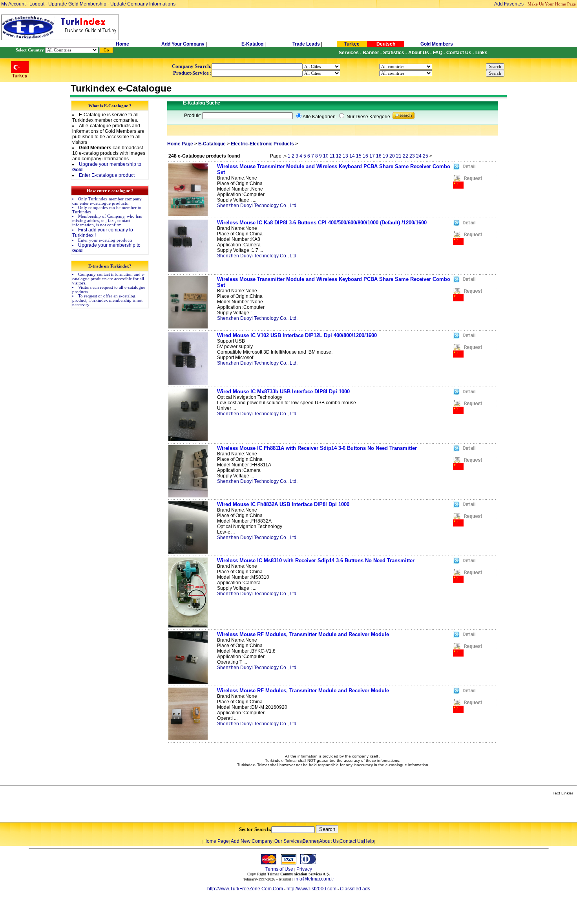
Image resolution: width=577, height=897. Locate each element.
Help (369, 841)
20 (392, 156)
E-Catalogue (212, 144)
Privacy (304, 869)
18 (379, 156)
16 (365, 156)
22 (405, 156)
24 (419, 156)
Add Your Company (183, 44)
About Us (329, 841)
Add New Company (251, 841)
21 (399, 156)
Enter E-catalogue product (107, 175)
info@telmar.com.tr (314, 879)
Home (123, 44)
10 (326, 156)
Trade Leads (306, 44)
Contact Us (351, 841)
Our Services (288, 841)
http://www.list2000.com (311, 888)
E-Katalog (252, 44)
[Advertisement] (93, 809)
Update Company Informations (142, 4)
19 (385, 156)
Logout (36, 4)
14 (352, 156)
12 (338, 156)
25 (425, 156)
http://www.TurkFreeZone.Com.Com (245, 888)
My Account (14, 4)
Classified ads (355, 888)
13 (345, 156)
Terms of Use (279, 869)
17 (372, 156)
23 (412, 156)
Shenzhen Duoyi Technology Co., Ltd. (257, 205)
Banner (310, 841)
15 (359, 156)
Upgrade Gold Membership (78, 4)
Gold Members (436, 44)
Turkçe (352, 44)
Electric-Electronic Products (262, 144)
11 (332, 156)
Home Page (180, 144)
